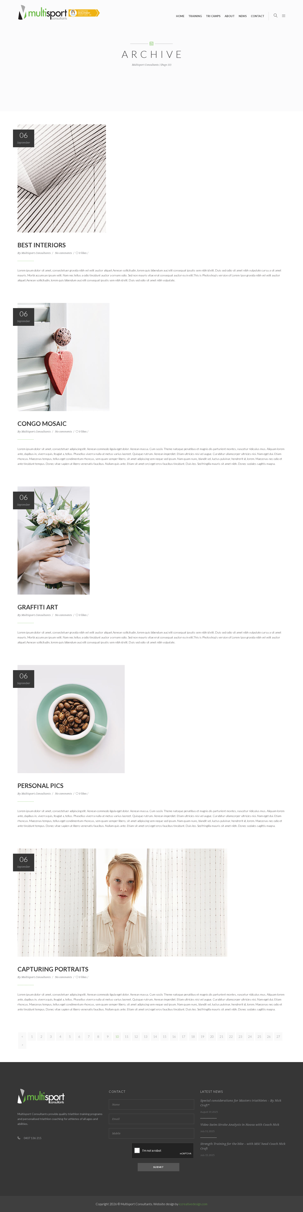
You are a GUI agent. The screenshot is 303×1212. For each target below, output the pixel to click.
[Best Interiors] (62, 178)
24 (250, 1036)
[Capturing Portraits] (122, 902)
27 (278, 1036)
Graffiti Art (38, 607)
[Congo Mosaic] (63, 356)
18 (193, 1036)
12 (136, 1036)
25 (259, 1036)
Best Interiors (42, 245)
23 (240, 1036)
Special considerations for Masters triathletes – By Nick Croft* (240, 1103)
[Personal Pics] (71, 718)
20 (212, 1036)
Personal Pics (40, 785)
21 (221, 1036)
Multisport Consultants (145, 64)
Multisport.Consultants (36, 253)
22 (231, 1036)
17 (183, 1036)
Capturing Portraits (53, 969)
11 (126, 1036)
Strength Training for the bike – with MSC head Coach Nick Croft (242, 1146)
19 (202, 1036)
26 (269, 1036)
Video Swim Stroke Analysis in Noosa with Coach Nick (239, 1125)
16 (174, 1036)
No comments (64, 253)
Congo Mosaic (42, 423)
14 (155, 1036)
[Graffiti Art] (54, 540)
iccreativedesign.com (193, 1204)
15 (164, 1036)
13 (145, 1036)
